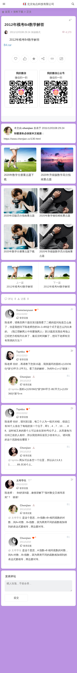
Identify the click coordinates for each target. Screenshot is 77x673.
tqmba (15, 389)
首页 (7, 11)
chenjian (27, 128)
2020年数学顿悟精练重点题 (54, 215)
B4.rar (7, 45)
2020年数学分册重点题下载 (19, 251)
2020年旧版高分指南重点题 (19, 215)
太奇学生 (16, 517)
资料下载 (18, 11)
